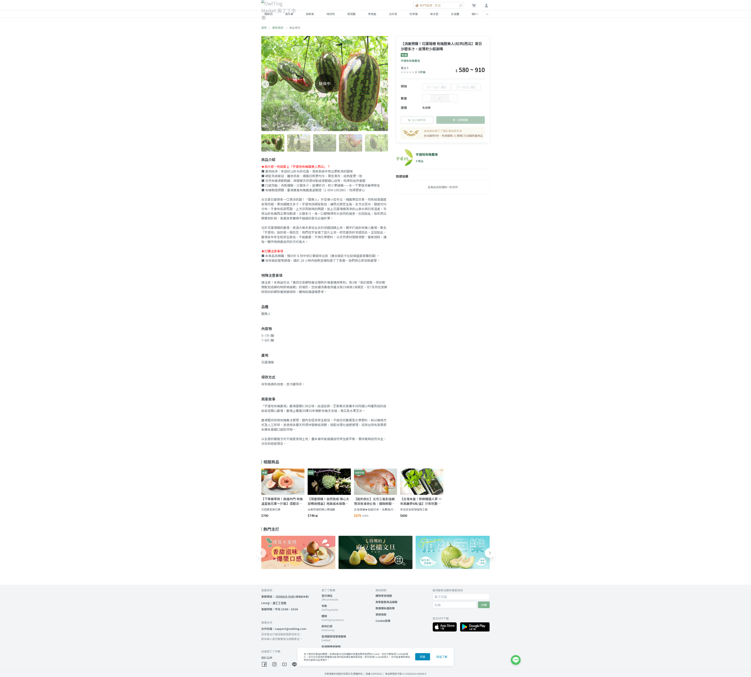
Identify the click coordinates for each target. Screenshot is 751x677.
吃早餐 (414, 14)
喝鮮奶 (268, 14)
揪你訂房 (327, 626)
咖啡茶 (476, 14)
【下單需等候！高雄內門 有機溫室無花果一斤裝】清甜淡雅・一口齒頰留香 (282, 501)
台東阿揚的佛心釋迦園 (321, 509)
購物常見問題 (384, 596)
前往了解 (441, 657)
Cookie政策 (383, 621)
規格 (404, 86)
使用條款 (381, 614)
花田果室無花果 (270, 509)
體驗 (324, 616)
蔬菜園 (351, 14)
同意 (422, 657)
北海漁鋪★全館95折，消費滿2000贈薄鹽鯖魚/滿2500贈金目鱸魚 (375, 509)
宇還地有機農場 (410, 61)
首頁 (264, 28)
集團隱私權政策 (385, 608)
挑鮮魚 (310, 14)
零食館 (372, 14)
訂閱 (484, 605)
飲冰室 (434, 14)
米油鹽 (455, 14)
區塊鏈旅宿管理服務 (334, 636)
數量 (404, 98)
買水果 (289, 14)
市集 (324, 606)
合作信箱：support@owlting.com (283, 629)
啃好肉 (331, 14)
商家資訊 (278, 28)
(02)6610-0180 (285, 596)
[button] (265, 84)
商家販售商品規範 (386, 602)
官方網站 (327, 596)
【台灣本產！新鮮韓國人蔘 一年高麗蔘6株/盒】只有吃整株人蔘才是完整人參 (421, 501)
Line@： (273, 603)
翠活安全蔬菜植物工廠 (414, 509)
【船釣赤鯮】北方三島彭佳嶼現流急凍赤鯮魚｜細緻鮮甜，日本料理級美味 (374, 501)
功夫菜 (393, 14)
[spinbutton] (439, 98)
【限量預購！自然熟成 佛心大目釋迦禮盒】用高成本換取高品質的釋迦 (328, 501)
